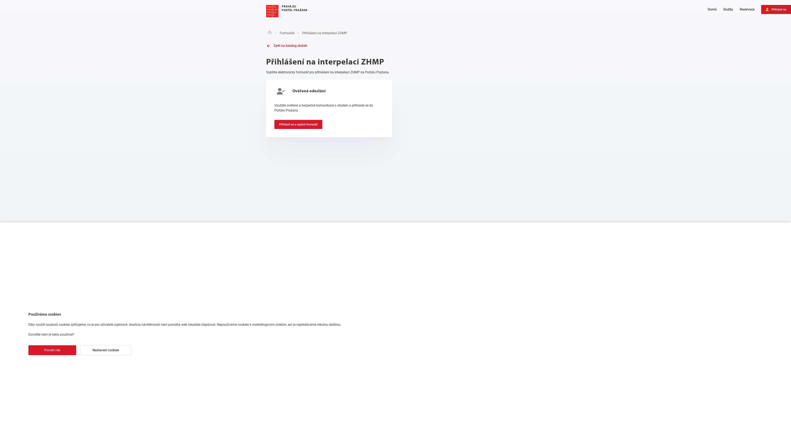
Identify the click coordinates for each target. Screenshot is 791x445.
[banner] (287, 11)
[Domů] (269, 33)
